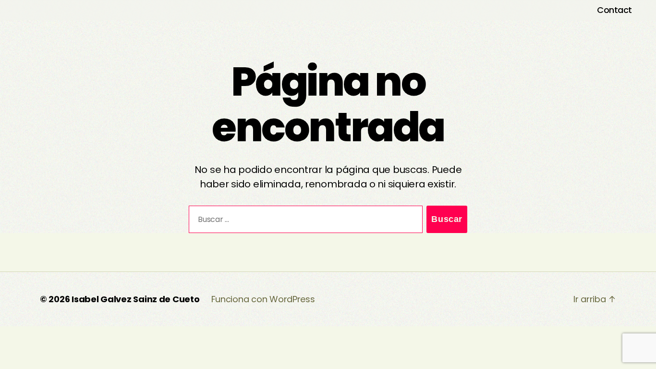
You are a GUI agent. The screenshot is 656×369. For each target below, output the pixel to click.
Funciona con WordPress (263, 299)
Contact (614, 10)
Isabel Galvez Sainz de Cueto (135, 299)
